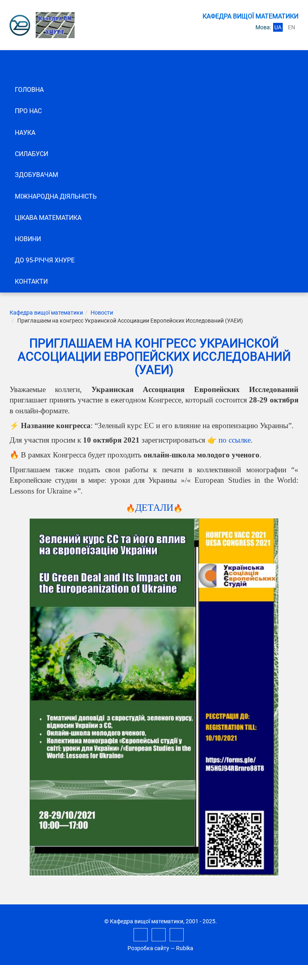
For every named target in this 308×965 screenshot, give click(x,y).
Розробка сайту (148, 948)
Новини (28, 239)
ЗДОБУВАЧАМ (36, 175)
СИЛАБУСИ (31, 154)
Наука (25, 132)
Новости (102, 312)
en (291, 27)
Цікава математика (48, 217)
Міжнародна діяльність (56, 196)
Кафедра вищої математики (46, 312)
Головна (29, 89)
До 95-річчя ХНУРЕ (45, 260)
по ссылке (235, 440)
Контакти (31, 281)
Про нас (28, 111)
